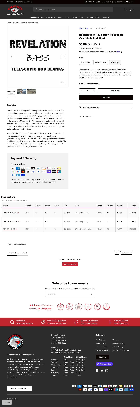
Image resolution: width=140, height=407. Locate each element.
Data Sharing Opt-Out (121, 350)
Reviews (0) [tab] (12, 253)
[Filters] (116, 253)
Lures (74, 17)
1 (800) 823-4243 (58, 338)
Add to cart (115, 91)
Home (9, 22)
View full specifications (89, 83)
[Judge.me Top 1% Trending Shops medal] (97, 306)
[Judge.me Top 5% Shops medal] (106, 306)
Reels (60, 17)
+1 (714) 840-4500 (92, 2)
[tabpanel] (37, 128)
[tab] (11, 105)
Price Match (101, 343)
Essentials (106, 17)
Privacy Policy (102, 347)
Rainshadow (83, 28)
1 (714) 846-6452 (58, 340)
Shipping (82, 48)
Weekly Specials (37, 17)
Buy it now (106, 97)
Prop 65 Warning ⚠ (87, 116)
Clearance (50, 17)
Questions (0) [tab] (22, 253)
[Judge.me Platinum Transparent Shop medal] (69, 306)
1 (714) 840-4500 (58, 343)
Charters (115, 340)
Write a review (70, 264)
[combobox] (73, 9)
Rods (67, 17)
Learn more (28, 2)
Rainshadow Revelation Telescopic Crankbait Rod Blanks (26, 22)
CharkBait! (15, 399)
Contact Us (107, 2)
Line (81, 17)
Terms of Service (103, 350)
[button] (131, 9)
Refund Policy (117, 347)
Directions (102, 357)
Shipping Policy (118, 343)
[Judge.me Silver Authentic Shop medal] (88, 306)
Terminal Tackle (92, 17)
